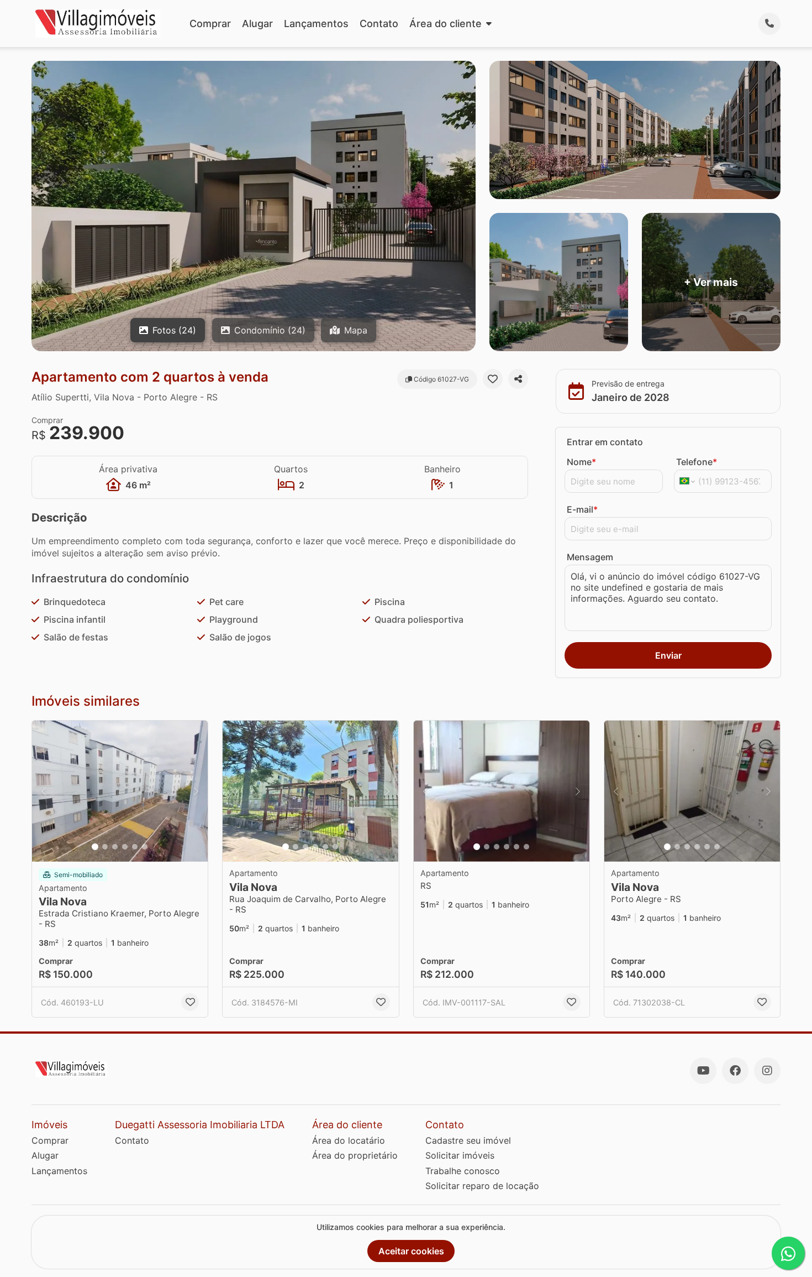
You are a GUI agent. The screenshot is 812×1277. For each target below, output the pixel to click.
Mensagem (590, 556)
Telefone (696, 461)
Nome (581, 461)
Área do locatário (348, 1140)
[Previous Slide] (43, 791)
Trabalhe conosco (462, 1170)
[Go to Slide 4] (125, 846)
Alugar (257, 23)
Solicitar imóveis (459, 1155)
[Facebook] (735, 1070)
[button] (120, 791)
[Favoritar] (493, 379)
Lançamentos (316, 23)
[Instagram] (767, 1070)
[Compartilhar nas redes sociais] (518, 379)
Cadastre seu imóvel (468, 1140)
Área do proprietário (355, 1155)
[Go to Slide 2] (105, 846)
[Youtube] (703, 1070)
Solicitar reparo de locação (482, 1185)
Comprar (210, 23)
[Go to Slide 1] (95, 846)
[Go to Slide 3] (115, 846)
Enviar (668, 655)
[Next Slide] (196, 791)
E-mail (582, 509)
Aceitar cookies (411, 1251)
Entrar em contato (605, 441)
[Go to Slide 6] (144, 846)
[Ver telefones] (769, 24)
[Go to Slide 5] (135, 846)
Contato (379, 23)
